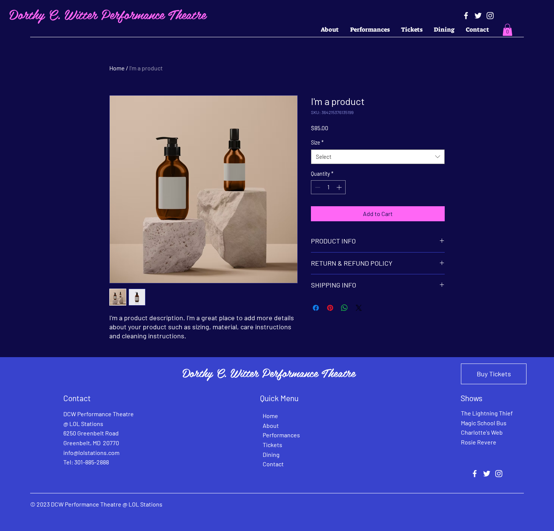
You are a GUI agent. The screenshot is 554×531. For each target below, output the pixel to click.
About (271, 425)
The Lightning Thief (487, 413)
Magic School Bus (484, 422)
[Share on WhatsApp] (344, 307)
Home (117, 68)
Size (317, 142)
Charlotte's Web (482, 432)
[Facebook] (466, 15)
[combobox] (378, 156)
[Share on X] (358, 307)
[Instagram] (490, 15)
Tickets (272, 444)
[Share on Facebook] (315, 307)
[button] (507, 30)
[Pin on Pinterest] (330, 307)
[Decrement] (316, 187)
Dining (271, 454)
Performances (281, 434)
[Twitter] (478, 15)
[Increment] (339, 187)
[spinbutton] (328, 187)
